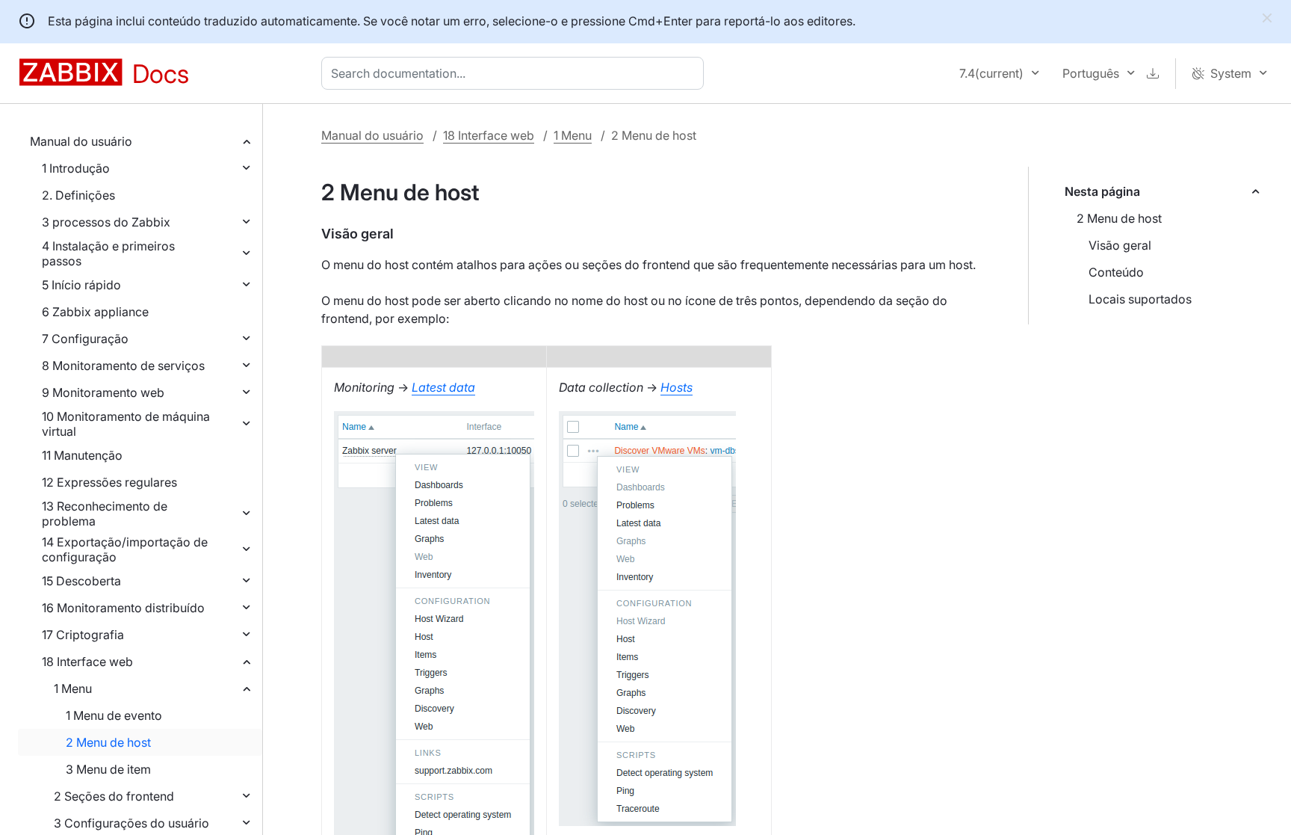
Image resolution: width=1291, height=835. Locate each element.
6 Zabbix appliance (95, 311)
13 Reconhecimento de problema (104, 514)
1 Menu (73, 688)
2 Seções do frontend (114, 796)
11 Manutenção (82, 455)
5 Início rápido (81, 284)
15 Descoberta (81, 580)
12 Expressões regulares (109, 482)
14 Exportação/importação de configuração (125, 549)
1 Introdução (76, 168)
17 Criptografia (83, 634)
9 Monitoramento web (103, 392)
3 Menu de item (108, 769)
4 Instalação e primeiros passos (108, 253)
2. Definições (78, 195)
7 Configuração (85, 338)
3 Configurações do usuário (131, 823)
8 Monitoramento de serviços (123, 365)
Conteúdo (1116, 272)
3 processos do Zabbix (106, 222)
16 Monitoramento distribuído (123, 607)
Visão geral (1120, 245)
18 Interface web (87, 661)
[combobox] (515, 73)
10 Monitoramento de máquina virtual (126, 424)
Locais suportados (1140, 299)
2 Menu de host (108, 742)
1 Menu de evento (114, 715)
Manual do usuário (81, 141)
